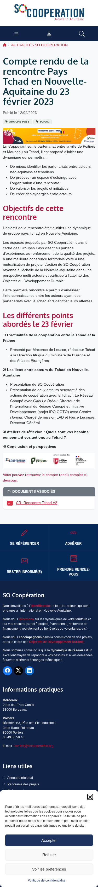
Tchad (44, 121)
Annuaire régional (20, 778)
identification (40, 606)
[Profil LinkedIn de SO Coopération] (29, 670)
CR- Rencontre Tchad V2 (36, 503)
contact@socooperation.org (34, 746)
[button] (90, 796)
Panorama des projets (23, 784)
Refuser (49, 855)
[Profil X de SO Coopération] (18, 670)
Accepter (49, 840)
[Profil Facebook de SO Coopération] (7, 670)
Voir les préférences (49, 869)
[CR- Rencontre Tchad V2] (11, 503)
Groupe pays (19, 121)
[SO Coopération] (49, 13)
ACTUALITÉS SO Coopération (39, 45)
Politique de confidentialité (46, 880)
